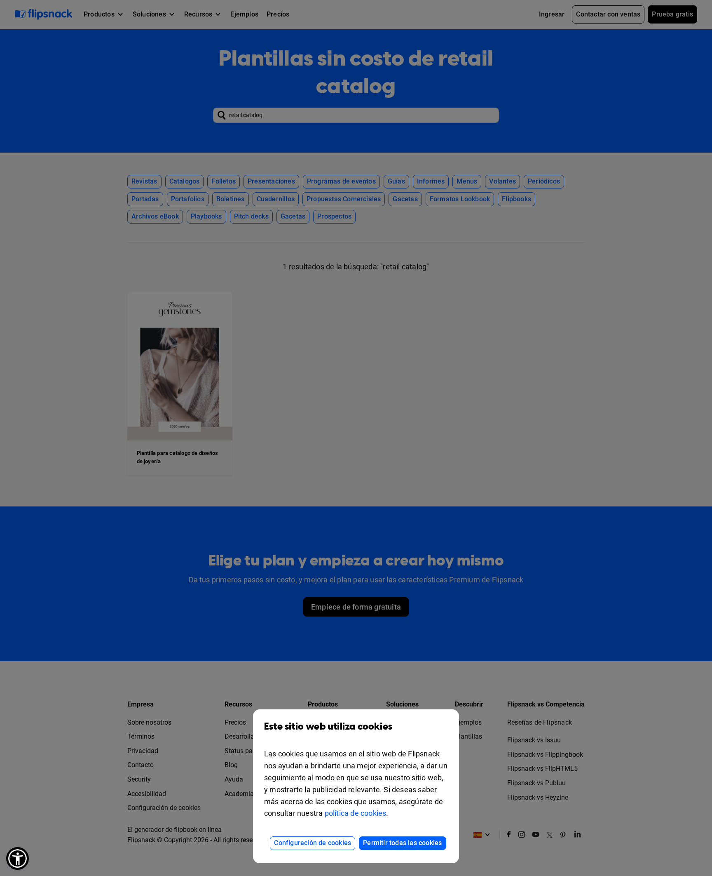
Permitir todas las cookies (402, 843)
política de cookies (355, 813)
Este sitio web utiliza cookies (328, 727)
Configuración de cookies (312, 843)
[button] (17, 858)
